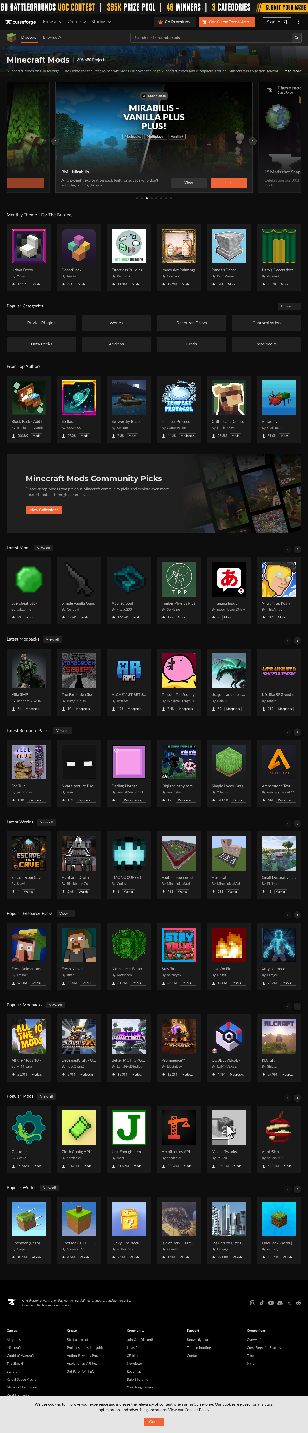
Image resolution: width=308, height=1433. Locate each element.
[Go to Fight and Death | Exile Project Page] (79, 865)
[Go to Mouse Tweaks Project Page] (229, 1139)
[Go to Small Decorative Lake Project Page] (279, 865)
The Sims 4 (15, 1363)
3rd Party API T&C (80, 1371)
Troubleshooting (199, 1348)
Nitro (251, 1363)
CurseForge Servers (141, 1387)
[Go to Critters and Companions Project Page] (229, 409)
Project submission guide (85, 1348)
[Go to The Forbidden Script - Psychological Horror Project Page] (79, 682)
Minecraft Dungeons (22, 1387)
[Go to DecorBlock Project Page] (79, 257)
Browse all (289, 306)
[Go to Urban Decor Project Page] (29, 257)
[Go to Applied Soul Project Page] (129, 590)
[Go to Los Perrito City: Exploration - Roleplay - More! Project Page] (229, 1230)
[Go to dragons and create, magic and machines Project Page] (229, 682)
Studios (98, 21)
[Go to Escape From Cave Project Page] (29, 865)
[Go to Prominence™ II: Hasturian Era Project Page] (179, 1048)
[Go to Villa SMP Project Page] (29, 682)
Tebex (251, 1355)
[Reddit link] (298, 1303)
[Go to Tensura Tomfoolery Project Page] (179, 682)
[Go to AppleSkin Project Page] (279, 1139)
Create (74, 21)
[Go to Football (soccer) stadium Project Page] (179, 865)
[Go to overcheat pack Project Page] (29, 590)
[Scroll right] (297, 549)
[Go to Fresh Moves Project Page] (79, 956)
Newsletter (135, 1363)
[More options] (298, 22)
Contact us (195, 1355)
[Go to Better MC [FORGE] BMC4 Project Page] (129, 1048)
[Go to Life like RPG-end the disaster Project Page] (279, 682)
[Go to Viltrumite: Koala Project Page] (279, 590)
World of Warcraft (20, 1355)
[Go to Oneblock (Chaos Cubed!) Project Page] (29, 1230)
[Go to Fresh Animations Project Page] (29, 956)
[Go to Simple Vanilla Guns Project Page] (79, 590)
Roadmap (134, 1371)
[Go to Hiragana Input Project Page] (229, 590)
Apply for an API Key (82, 1363)
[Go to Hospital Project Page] (229, 865)
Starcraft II (15, 1371)
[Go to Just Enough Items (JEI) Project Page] (129, 1139)
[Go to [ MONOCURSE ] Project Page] (129, 865)
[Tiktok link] (262, 1303)
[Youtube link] (271, 1303)
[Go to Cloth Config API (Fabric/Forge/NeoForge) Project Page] (79, 1139)
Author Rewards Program (85, 1355)
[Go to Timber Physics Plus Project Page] (179, 590)
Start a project (77, 1340)
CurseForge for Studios (264, 1348)
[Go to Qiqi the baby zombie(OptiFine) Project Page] (179, 773)
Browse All (53, 37)
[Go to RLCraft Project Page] (279, 1048)
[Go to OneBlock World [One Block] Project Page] (279, 1230)
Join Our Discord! (140, 1340)
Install (229, 183)
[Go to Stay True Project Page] (179, 956)
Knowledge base (199, 1340)
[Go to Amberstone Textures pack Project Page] (279, 773)
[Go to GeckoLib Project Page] (29, 1139)
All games (14, 1340)
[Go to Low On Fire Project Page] (229, 956)
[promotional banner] (154, 7)
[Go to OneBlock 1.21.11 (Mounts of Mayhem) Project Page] (79, 1230)
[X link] (289, 1303)
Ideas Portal (135, 1348)
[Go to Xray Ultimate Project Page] (279, 956)
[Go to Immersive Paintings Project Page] (179, 257)
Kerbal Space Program (23, 1379)
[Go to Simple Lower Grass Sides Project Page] (229, 773)
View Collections (44, 510)
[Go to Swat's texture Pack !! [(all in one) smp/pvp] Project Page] (79, 773)
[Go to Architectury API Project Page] (179, 1139)
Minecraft (14, 1348)
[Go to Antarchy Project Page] (279, 409)
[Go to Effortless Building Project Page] (129, 257)
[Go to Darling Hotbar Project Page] (129, 773)
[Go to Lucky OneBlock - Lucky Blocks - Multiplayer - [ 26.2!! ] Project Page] (129, 1230)
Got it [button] (154, 1422)
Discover (29, 37)
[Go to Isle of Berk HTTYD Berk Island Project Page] (179, 1230)
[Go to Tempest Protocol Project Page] (179, 409)
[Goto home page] (21, 22)
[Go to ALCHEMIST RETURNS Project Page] (129, 682)
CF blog (132, 1355)
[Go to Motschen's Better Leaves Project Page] (129, 956)
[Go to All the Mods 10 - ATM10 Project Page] (29, 1048)
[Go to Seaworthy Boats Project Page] (129, 409)
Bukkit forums (137, 1379)
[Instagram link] (253, 1303)
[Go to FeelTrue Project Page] (29, 773)
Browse (50, 21)
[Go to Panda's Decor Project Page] (229, 257)
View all (43, 548)
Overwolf (254, 1340)
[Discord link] (280, 1303)
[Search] (297, 38)
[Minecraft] (11, 38)
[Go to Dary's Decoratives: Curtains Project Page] (279, 257)
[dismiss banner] (300, 7)
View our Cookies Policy (188, 1410)
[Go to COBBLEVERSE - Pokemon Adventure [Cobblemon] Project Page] (229, 1048)
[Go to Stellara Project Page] (79, 409)
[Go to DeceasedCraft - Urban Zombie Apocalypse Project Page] (79, 1048)
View (188, 183)
